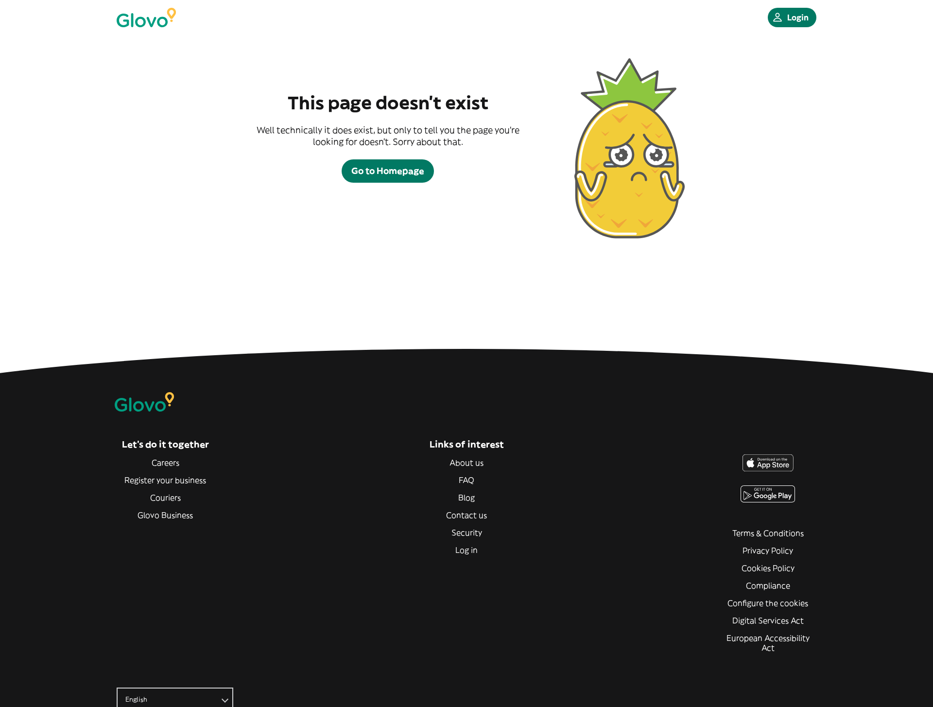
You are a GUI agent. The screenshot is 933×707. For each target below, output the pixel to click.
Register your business (165, 480)
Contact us (466, 515)
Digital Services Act (768, 620)
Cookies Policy (768, 568)
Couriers (165, 497)
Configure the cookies (767, 603)
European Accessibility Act (768, 643)
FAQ (466, 480)
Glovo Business (165, 515)
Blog (466, 497)
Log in (466, 550)
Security (466, 532)
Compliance (768, 585)
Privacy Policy (768, 550)
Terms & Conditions (768, 533)
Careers (165, 462)
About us (466, 462)
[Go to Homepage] (146, 17)
